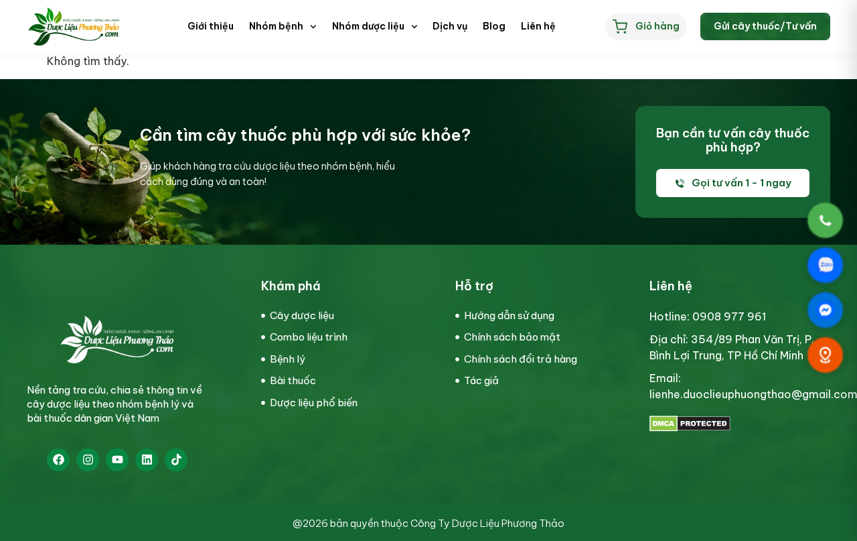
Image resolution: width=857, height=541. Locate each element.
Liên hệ (538, 26)
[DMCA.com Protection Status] (689, 427)
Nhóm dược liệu (368, 26)
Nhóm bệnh (276, 26)
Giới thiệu (210, 26)
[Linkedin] (146, 459)
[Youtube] (117, 459)
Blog (494, 26)
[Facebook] (58, 459)
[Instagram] (87, 459)
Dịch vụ (450, 26)
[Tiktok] (176, 459)
